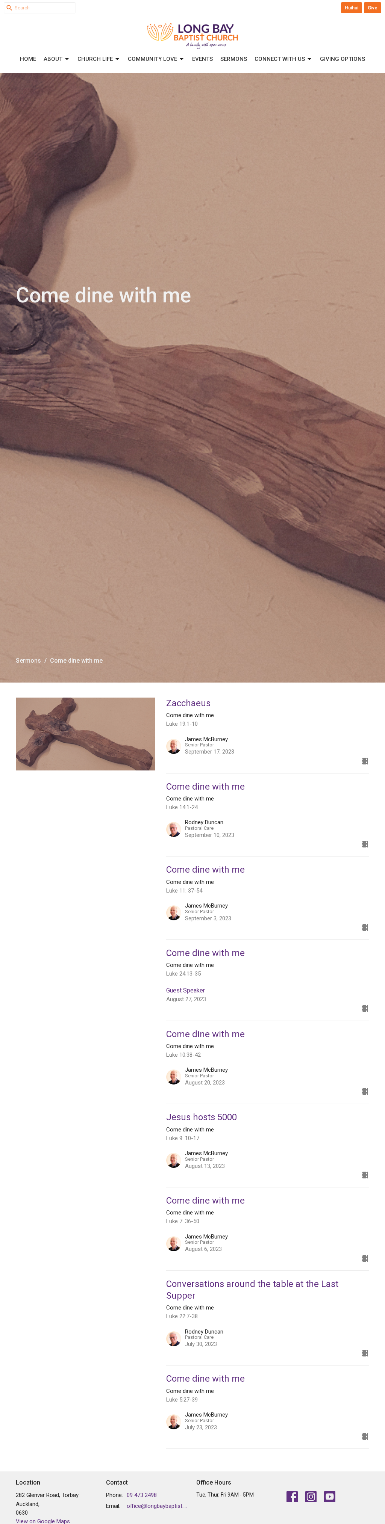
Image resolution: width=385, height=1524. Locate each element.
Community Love (152, 59)
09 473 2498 (142, 1495)
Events (202, 59)
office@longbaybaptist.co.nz (158, 1506)
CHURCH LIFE (95, 59)
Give (372, 8)
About (53, 59)
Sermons (233, 59)
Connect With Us (280, 59)
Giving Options (342, 59)
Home (28, 59)
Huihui (351, 8)
